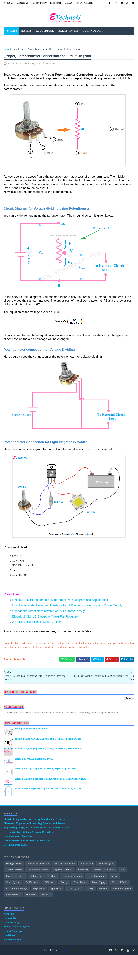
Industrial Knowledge (16, 888)
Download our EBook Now (18, 836)
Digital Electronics (63, 869)
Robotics (46, 894)
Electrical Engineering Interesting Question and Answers (34, 819)
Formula (103, 888)
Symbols (52, 876)
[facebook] (110, 3)
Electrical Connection (38, 863)
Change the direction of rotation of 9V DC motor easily (48, 611)
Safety (90, 888)
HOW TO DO (56, 38)
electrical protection (65, 863)
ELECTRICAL (45, 30)
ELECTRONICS (68, 30)
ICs (122, 869)
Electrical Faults (119, 882)
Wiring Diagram (14, 863)
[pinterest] (122, 3)
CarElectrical (32, 882)
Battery (64, 882)
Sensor (114, 876)
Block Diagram (106, 863)
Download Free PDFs (15, 844)
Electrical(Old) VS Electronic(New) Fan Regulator (45, 616)
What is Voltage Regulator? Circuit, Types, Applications (45, 768)
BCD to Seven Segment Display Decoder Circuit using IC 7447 (48, 788)
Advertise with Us (13, 939)
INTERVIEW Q (78, 38)
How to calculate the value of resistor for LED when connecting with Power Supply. (67, 605)
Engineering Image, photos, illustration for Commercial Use (36, 827)
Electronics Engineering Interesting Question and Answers (35, 823)
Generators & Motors (38, 869)
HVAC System (74, 888)
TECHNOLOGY (93, 30)
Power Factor (80, 882)
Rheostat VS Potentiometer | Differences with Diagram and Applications (60, 600)
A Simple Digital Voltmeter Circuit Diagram (36, 621)
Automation (36, 876)
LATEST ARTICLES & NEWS (24, 38)
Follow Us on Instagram (17, 926)
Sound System (13, 882)
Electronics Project (15, 876)
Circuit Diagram (14, 869)
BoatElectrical (13, 894)
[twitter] (133, 3)
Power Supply (99, 882)
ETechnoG (63, 950)
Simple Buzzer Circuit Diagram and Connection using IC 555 (48, 738)
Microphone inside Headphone (31, 728)
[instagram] (116, 3)
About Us (8, 2)
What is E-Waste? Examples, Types (34, 758)
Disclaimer (55, 2)
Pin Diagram (87, 863)
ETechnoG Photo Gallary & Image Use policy (28, 832)
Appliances (56, 888)
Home (13, 30)
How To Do (18, 49)
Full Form (31, 894)
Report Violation (84, 2)
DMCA (68, 2)
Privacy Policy (39, 2)
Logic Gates (39, 888)
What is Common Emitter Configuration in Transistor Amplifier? (50, 778)
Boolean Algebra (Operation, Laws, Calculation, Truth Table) (48, 748)
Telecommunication (72, 876)
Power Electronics (96, 876)
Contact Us (22, 2)
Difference (50, 882)
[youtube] (127, 3)
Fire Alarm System (122, 888)
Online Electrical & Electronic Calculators (27, 840)
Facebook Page (12, 922)
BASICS (26, 30)
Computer (83, 869)
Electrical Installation (104, 869)
